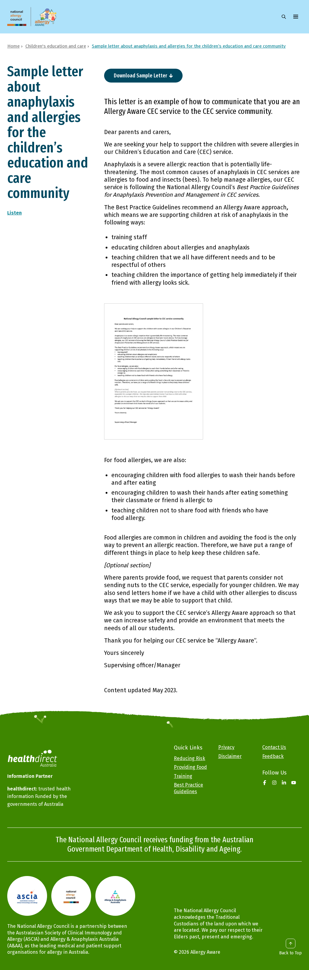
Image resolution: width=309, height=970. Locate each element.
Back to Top (290, 953)
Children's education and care (55, 46)
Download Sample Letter (140, 75)
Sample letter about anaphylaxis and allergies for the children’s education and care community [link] (189, 46)
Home (13, 46)
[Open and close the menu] (296, 17)
